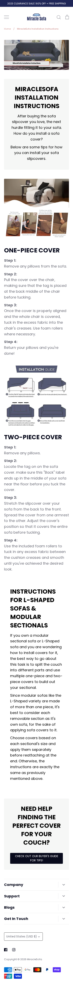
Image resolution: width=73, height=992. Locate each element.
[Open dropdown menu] (63, 885)
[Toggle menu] (6, 17)
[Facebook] (6, 950)
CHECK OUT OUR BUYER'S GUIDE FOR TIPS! (36, 858)
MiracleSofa (34, 959)
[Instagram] (14, 950)
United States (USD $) (21, 936)
